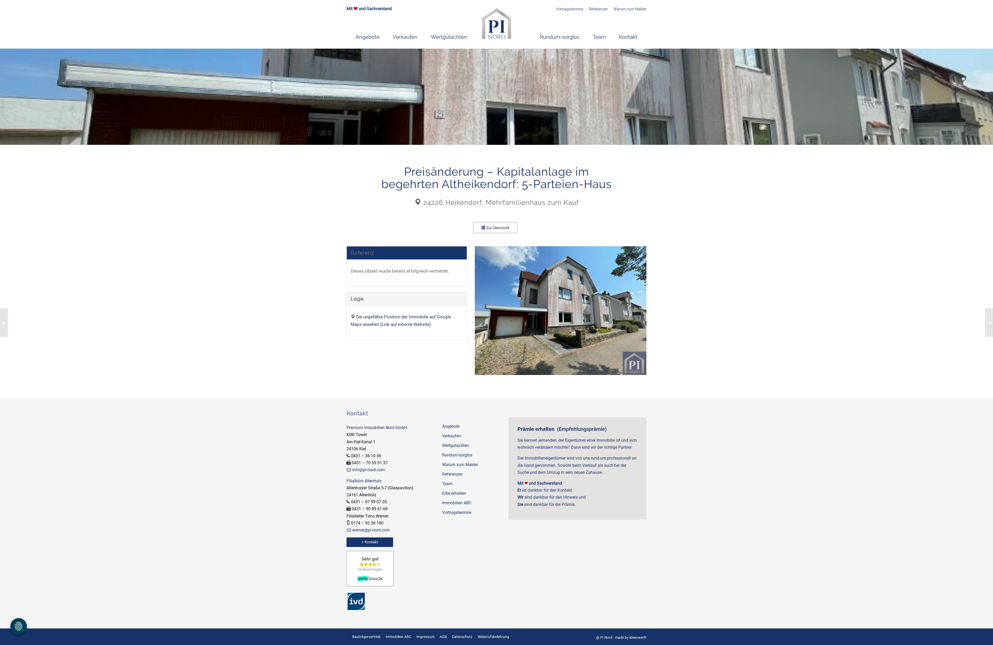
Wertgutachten (455, 445)
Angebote (451, 426)
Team (447, 483)
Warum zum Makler (629, 9)
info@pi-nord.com (368, 469)
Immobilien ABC (456, 502)
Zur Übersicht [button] (497, 228)
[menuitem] (367, 37)
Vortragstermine (569, 9)
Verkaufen (451, 435)
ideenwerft (637, 637)
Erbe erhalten (454, 493)
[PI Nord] (496, 23)
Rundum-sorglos (457, 455)
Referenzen (598, 9)
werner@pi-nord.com (371, 530)
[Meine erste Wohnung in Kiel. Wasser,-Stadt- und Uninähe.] (989, 322)
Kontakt (371, 542)
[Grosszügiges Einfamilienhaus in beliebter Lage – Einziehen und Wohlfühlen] (4, 322)
